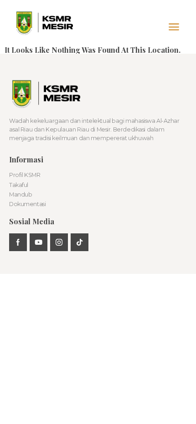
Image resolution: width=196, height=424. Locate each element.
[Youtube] (38, 242)
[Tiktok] (79, 242)
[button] (174, 26)
